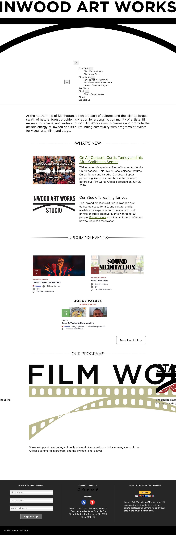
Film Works (84, 68)
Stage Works (85, 77)
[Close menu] (76, 63)
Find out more (97, 217)
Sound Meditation (99, 280)
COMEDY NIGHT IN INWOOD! (47, 282)
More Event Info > (131, 340)
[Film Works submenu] (91, 68)
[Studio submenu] (87, 91)
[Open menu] (67, 82)
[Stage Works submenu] (93, 77)
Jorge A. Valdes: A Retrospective (78, 322)
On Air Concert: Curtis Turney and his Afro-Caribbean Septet (111, 159)
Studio (82, 91)
